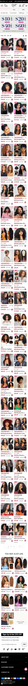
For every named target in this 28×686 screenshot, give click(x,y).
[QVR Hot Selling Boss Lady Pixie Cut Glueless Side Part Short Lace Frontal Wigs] (7, 140)
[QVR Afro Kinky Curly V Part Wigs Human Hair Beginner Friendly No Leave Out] (20, 118)
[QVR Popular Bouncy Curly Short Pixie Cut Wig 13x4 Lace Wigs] (20, 371)
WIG (14, 9)
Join (24, 644)
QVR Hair (6, 680)
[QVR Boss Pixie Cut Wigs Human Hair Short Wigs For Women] (20, 160)
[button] (13, 13)
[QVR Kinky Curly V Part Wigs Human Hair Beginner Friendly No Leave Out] (7, 55)
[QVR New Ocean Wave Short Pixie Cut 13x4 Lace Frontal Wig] (20, 200)
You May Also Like (14, 554)
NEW (23, 9)
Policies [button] (4, 662)
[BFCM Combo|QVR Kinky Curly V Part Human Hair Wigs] (7, 519)
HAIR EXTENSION (5, 9)
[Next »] (22, 546)
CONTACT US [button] (5, 672)
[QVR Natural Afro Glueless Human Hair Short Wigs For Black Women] (20, 392)
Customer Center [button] (7, 667)
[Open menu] (3, 5)
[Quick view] (12, 57)
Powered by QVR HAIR (8, 682)
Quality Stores (8, 683)
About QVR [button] (4, 657)
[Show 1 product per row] (23, 35)
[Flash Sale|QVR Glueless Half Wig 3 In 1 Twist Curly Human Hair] (20, 519)
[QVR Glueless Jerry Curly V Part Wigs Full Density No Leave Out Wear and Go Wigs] (7, 393)
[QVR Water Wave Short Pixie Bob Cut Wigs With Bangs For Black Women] (7, 223)
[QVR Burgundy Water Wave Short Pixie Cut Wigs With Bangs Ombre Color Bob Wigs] (7, 434)
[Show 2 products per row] (26, 35)
